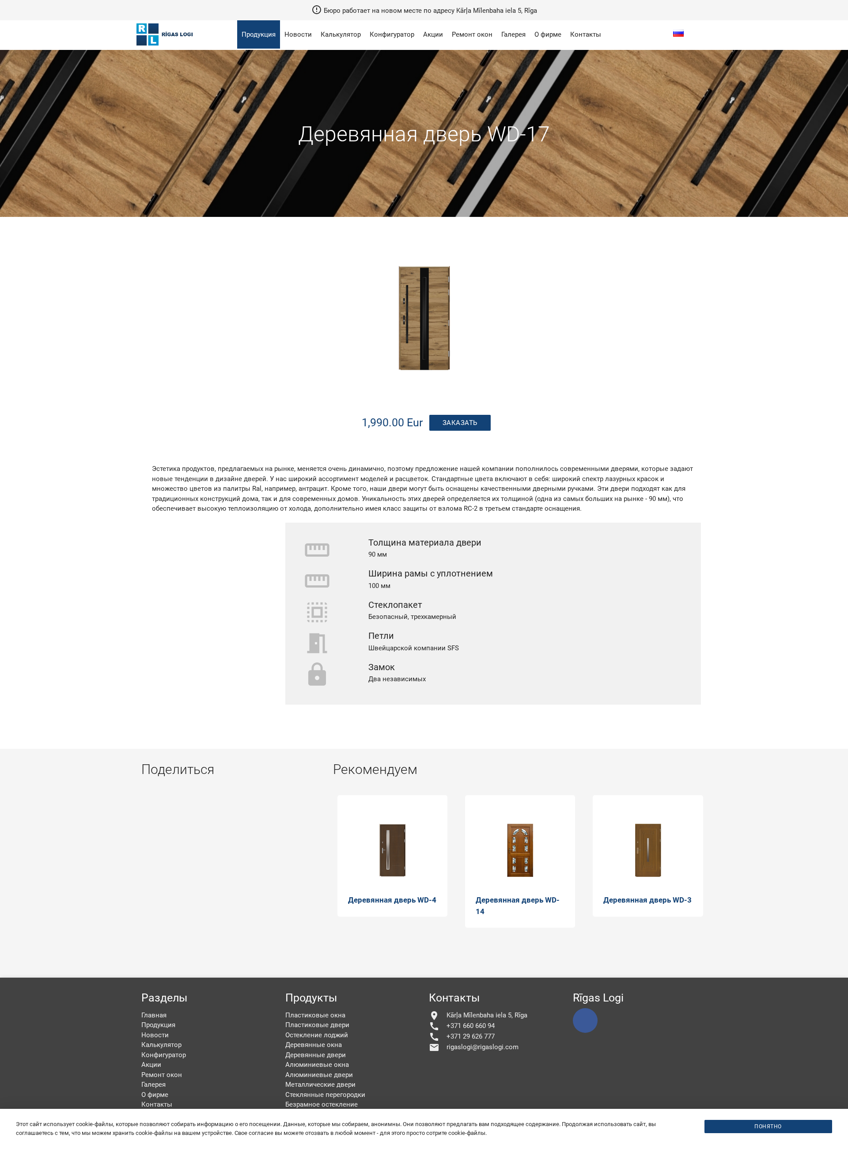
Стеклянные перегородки (325, 1095)
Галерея (513, 34)
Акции (433, 34)
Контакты (585, 34)
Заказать (460, 423)
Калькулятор (341, 34)
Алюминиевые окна (317, 1065)
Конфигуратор (392, 34)
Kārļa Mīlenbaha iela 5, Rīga (478, 1015)
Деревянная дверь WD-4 (392, 899)
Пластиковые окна (315, 1015)
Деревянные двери (315, 1055)
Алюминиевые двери (319, 1075)
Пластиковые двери (317, 1025)
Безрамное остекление (321, 1104)
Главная (154, 1015)
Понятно (768, 1126)
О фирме (547, 34)
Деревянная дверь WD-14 (518, 905)
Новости (298, 34)
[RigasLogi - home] (166, 46)
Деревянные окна (313, 1045)
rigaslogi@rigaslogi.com (474, 1047)
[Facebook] (585, 1020)
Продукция (259, 34)
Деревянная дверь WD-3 (647, 899)
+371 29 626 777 (462, 1037)
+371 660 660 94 (462, 1026)
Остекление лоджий (316, 1035)
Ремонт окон (472, 34)
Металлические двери (320, 1085)
